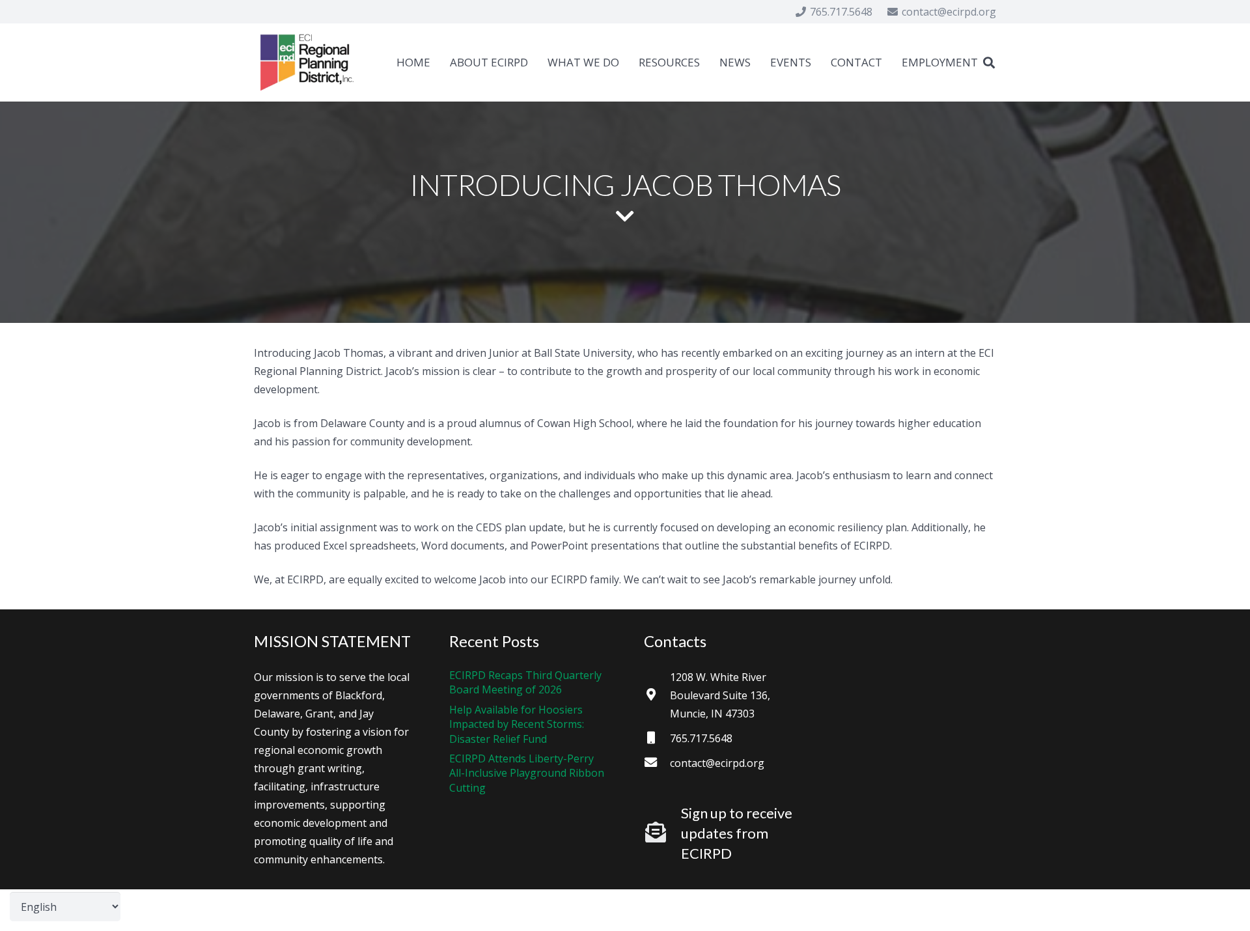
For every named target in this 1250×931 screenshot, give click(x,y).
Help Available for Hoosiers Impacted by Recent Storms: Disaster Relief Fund (516, 724)
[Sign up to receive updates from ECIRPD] (662, 833)
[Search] (989, 62)
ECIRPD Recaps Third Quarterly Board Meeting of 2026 (525, 682)
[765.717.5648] (657, 738)
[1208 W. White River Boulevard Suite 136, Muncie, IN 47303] (657, 695)
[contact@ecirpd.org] (657, 763)
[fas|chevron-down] (625, 217)
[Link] (307, 62)
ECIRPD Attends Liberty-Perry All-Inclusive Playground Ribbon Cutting (526, 773)
